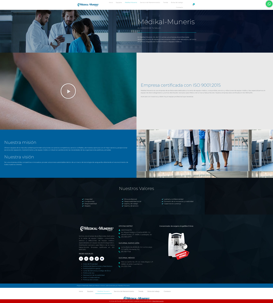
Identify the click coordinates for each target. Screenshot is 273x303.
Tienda (165, 2)
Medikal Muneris (131, 2)
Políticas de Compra (90, 280)
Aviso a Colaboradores (91, 277)
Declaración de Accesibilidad (94, 275)
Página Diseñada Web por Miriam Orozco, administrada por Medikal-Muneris (103, 285)
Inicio (111, 2)
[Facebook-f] (81, 259)
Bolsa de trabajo (177, 2)
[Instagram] (86, 259)
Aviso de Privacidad (90, 264)
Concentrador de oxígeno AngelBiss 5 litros (176, 226)
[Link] (97, 259)
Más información (158, 301)
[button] (68, 91)
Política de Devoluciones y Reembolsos (97, 266)
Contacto (179, 7)
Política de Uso (88, 273)
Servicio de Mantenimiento (150, 2)
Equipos (119, 2)
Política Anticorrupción (92, 268)
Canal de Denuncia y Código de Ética (97, 271)
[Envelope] (102, 259)
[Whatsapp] (91, 259)
